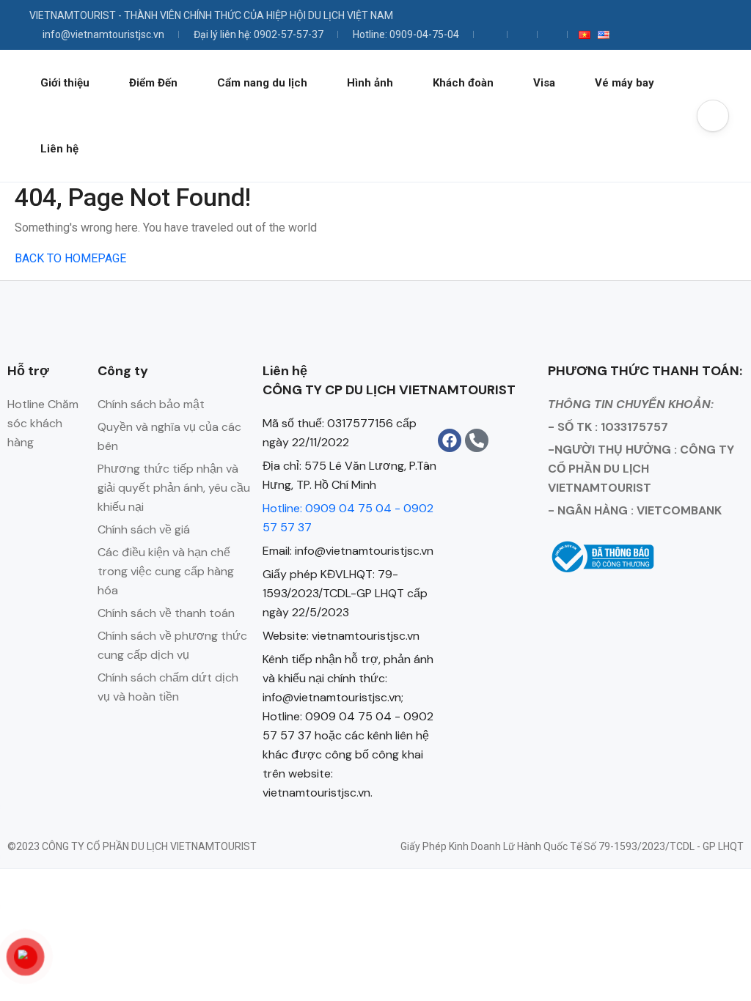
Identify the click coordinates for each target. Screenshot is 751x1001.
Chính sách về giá (144, 529)
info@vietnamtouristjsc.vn (103, 34)
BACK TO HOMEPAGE (70, 258)
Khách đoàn (463, 82)
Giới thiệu (64, 82)
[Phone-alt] (476, 440)
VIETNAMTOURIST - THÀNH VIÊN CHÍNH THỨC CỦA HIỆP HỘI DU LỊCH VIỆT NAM (211, 15)
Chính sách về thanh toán (166, 613)
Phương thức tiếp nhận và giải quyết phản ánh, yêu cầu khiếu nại (174, 487)
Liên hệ (59, 148)
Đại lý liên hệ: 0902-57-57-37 (258, 34)
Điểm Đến (153, 82)
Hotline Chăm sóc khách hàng (42, 423)
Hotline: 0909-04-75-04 (406, 34)
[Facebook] (449, 440)
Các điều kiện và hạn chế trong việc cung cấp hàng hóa (166, 571)
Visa (544, 82)
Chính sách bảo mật (151, 404)
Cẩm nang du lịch (262, 82)
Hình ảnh (370, 82)
